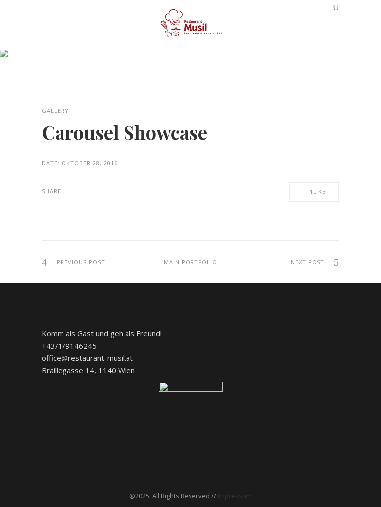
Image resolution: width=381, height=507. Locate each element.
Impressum (235, 495)
